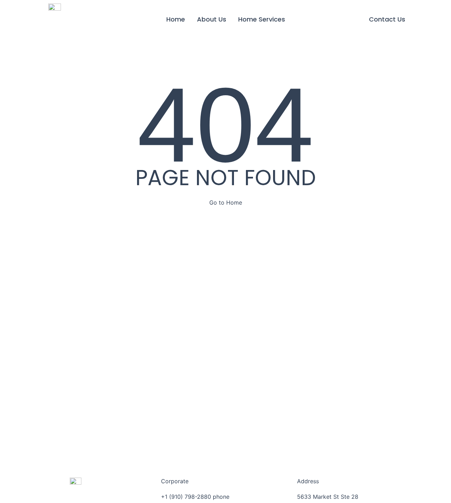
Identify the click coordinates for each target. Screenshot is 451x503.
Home (175, 19)
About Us (211, 19)
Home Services (261, 19)
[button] (387, 19)
